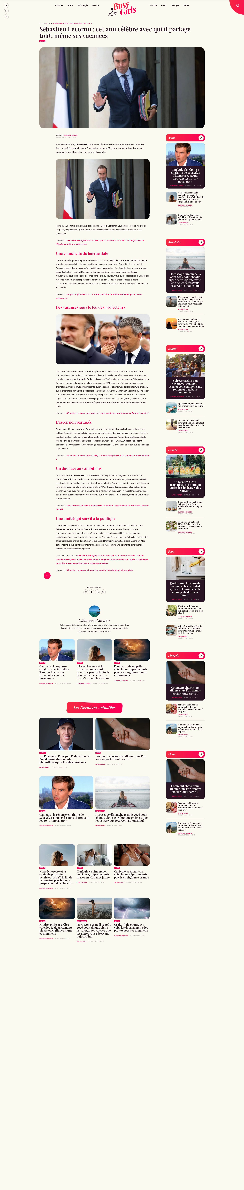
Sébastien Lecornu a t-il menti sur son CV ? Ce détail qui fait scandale (99, 570)
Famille (153, 5)
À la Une (59, 5)
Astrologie (83, 5)
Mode (186, 5)
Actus (70, 5)
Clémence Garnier (70, 135)
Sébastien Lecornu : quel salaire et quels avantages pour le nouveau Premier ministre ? (107, 413)
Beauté (95, 5)
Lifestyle (175, 5)
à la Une (42, 23)
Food (163, 5)
